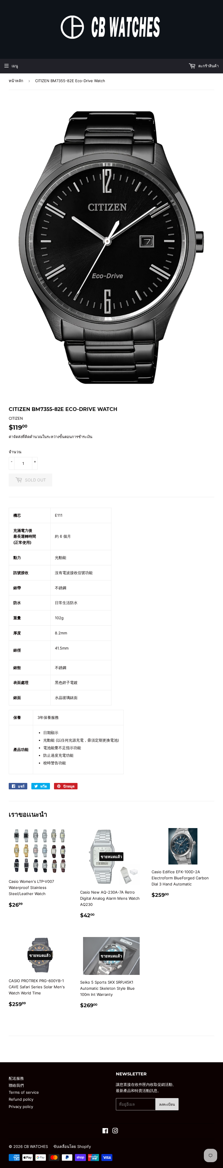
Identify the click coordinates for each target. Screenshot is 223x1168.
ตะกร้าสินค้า (208, 65)
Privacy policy (21, 1106)
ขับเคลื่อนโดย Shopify (72, 1146)
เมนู (15, 65)
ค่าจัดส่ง (15, 436)
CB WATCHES (36, 1146)
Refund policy (21, 1099)
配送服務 (16, 1078)
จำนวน (15, 451)
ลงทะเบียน (167, 1104)
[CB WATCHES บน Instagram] (115, 1131)
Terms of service (24, 1092)
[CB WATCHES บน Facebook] (105, 1131)
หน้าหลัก (16, 80)
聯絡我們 (16, 1085)
